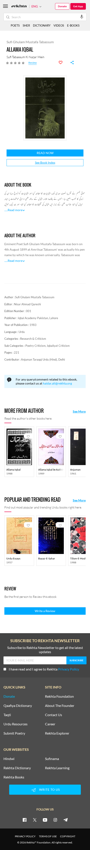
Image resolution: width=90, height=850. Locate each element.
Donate (62, 6)
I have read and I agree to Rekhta (44, 669)
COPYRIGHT (67, 836)
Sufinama (52, 758)
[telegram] (65, 819)
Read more (15, 210)
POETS (15, 25)
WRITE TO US (49, 789)
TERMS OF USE (48, 836)
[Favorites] (63, 62)
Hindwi (8, 758)
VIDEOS (59, 25)
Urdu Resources (15, 724)
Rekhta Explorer (57, 733)
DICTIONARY (41, 25)
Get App (78, 6)
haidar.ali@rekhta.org (57, 383)
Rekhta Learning (57, 768)
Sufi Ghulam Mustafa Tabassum (34, 297)
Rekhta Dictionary (17, 768)
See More (79, 411)
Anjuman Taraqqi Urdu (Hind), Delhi (43, 359)
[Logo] (19, 6)
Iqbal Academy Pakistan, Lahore (38, 318)
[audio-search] (81, 16)
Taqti (7, 715)
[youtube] (45, 819)
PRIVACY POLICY (25, 836)
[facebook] (24, 819)
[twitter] (34, 819)
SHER (26, 25)
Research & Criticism (33, 338)
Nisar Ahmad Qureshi (27, 304)
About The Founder (59, 705)
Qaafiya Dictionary (17, 705)
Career (50, 724)
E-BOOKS (73, 25)
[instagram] (55, 819)
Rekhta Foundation (59, 696)
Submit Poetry (14, 733)
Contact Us (53, 715)
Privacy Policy (68, 669)
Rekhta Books (13, 777)
